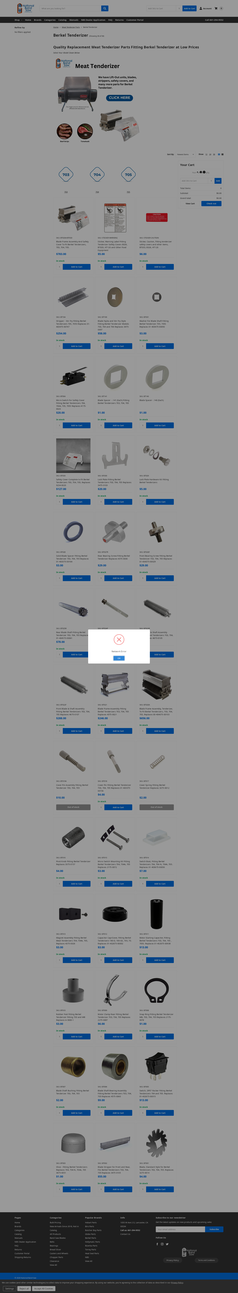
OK (119, 658)
